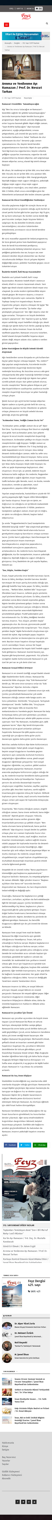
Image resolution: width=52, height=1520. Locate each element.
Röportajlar (28, 98)
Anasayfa (8, 43)
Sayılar (5, 1464)
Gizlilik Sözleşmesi (11, 1471)
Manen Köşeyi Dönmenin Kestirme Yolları (30, 1327)
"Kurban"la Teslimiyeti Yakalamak (27, 1346)
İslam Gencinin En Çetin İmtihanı (27, 1358)
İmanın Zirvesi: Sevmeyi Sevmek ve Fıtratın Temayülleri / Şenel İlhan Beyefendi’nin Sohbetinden (30, 1382)
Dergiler (17, 43)
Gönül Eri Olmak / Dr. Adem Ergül (19, 1246)
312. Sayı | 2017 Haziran (31, 43)
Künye (5, 1446)
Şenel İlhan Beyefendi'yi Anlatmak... (28, 1337)
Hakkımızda (8, 1443)
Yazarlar (6, 1460)
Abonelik (6, 1478)
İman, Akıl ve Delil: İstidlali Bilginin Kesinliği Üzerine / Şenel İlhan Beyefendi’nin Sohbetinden (29, 1420)
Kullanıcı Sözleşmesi (12, 1475)
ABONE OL (30, 9)
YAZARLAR (8, 1316)
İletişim (5, 1449)
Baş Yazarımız (9, 1457)
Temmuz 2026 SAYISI (10, 1275)
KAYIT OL (20, 9)
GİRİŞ (11, 9)
